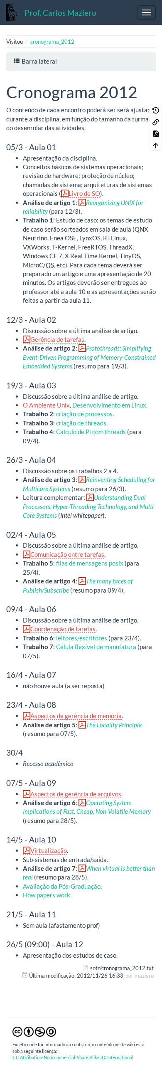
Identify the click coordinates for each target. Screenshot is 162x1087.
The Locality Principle (114, 725)
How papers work (46, 895)
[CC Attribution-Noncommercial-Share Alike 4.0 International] (34, 1031)
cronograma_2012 (52, 41)
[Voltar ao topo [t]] (156, 144)
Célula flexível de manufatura (96, 646)
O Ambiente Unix (46, 405)
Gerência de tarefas (57, 339)
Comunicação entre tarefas (67, 554)
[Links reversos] (156, 121)
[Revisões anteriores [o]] (156, 109)
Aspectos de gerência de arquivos (75, 794)
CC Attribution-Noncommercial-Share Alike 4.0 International (72, 1057)
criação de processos (84, 414)
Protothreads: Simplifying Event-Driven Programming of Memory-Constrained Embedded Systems (89, 357)
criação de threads (81, 423)
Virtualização (48, 850)
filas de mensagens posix (89, 563)
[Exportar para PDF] (156, 133)
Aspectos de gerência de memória (76, 715)
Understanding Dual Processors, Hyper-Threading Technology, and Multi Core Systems (88, 506)
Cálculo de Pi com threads (91, 431)
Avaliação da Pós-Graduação (62, 886)
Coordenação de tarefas (63, 628)
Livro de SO (84, 193)
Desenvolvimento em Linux (109, 405)
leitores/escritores (81, 638)
